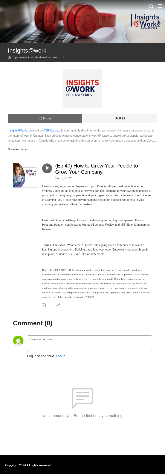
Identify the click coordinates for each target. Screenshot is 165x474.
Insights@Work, (18, 130)
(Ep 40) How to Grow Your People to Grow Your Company (96, 169)
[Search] (151, 6)
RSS (122, 118)
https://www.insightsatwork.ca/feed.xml (38, 57)
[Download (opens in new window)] (44, 305)
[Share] (58, 305)
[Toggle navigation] (160, 6)
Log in (60, 356)
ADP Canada (51, 130)
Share (47, 118)
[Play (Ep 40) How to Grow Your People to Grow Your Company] (47, 168)
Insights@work (27, 50)
